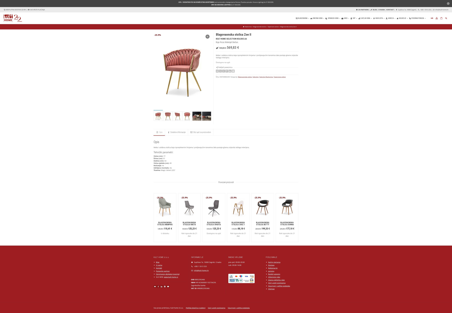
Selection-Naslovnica (266, 77)
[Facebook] (223, 71)
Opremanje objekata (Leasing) (168, 274)
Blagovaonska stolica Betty (262, 223)
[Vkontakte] (233, 71)
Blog (157, 262)
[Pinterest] (226, 71)
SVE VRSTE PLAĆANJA (37, 10)
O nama (159, 265)
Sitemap (271, 289)
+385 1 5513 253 (425, 10)
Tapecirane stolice (280, 77)
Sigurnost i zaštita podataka (279, 286)
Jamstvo (271, 271)
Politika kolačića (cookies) (195, 308)
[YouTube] (168, 286)
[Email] (217, 71)
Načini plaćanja (274, 262)
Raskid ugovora (274, 274)
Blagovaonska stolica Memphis (165, 223)
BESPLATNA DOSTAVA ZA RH (16, 10)
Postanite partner (163, 271)
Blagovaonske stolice (245, 77)
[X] (220, 71)
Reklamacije (273, 268)
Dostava (271, 265)
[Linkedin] (230, 71)
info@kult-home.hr (441, 10)
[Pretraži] (446, 18)
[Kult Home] (13, 18)
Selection (256, 77)
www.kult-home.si (171, 277)
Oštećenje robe (274, 277)
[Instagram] (164, 286)
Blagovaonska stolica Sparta (214, 223)
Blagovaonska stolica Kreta (189, 223)
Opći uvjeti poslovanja (277, 283)
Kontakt (159, 268)
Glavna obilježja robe (276, 280)
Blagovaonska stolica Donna (287, 223)
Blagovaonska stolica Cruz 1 (238, 223)
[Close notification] (448, 3)
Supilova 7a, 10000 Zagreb (407, 10)
